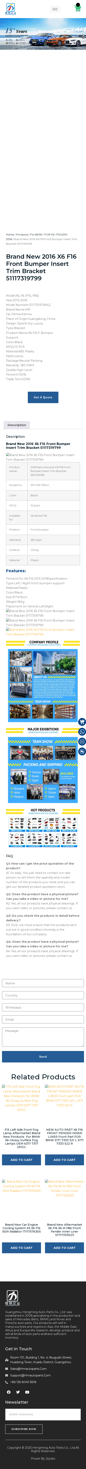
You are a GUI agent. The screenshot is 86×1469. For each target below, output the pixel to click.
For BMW (36, 234)
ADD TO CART (22, 1160)
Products (22, 234)
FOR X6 (49, 234)
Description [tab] (17, 425)
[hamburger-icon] (54, 9)
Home (10, 234)
